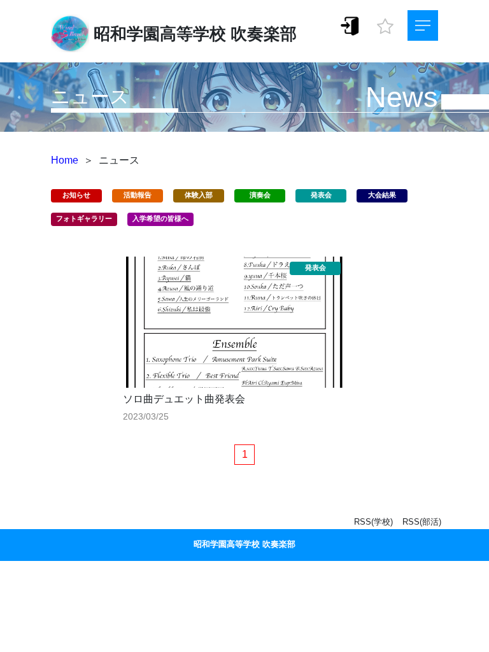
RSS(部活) (421, 522)
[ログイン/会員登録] (350, 25)
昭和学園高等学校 (160, 34)
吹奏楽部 (263, 34)
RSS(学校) (373, 522)
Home (64, 160)
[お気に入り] (385, 23)
